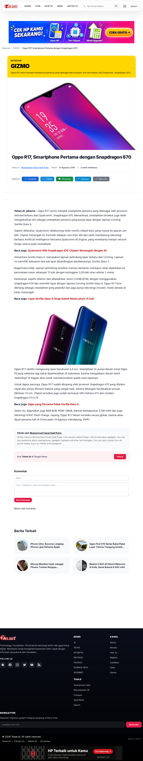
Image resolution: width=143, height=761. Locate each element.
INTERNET (78, 672)
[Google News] (3, 665)
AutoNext (114, 662)
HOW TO (49, 6)
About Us (6, 741)
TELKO (77, 647)
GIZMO (27, 6)
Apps (112, 667)
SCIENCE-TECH (81, 667)
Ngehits (113, 657)
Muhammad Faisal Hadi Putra (35, 167)
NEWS (60, 6)
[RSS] (39, 665)
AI (75, 642)
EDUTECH (78, 657)
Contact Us (19, 741)
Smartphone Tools (82, 685)
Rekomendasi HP (82, 690)
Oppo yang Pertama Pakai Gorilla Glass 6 (53, 404)
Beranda (6, 48)
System (133, 6)
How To (113, 652)
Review (113, 647)
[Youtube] (32, 665)
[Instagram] (17, 665)
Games (113, 672)
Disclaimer (45, 741)
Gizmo (113, 642)
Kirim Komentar (23, 500)
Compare (78, 695)
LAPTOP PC (72, 6)
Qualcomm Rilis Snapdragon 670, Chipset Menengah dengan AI (67, 250)
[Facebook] (10, 665)
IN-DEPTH (78, 652)
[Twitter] (24, 665)
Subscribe (134, 724)
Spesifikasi (79, 700)
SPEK (37, 6)
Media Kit (32, 741)
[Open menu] (124, 6)
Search (77, 705)
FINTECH (78, 662)
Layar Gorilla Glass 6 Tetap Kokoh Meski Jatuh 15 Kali (61, 298)
